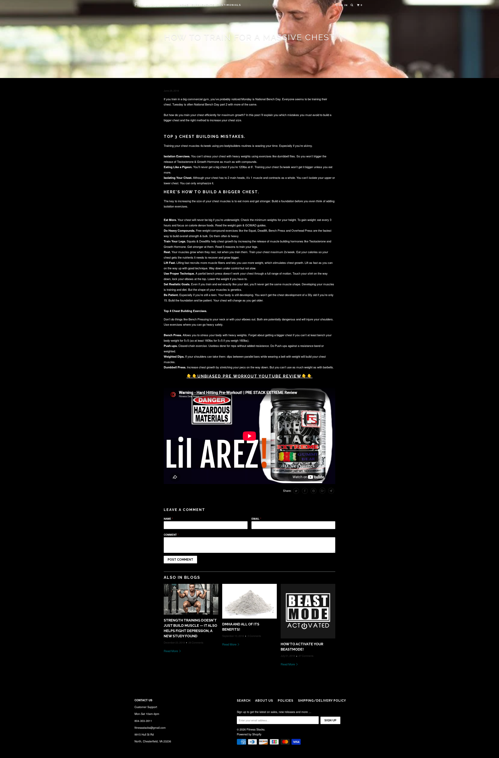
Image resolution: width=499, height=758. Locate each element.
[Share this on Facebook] (304, 491)
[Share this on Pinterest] (313, 491)
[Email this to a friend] (330, 491)
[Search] (352, 5)
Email (256, 518)
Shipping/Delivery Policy (322, 700)
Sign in (341, 5)
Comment (171, 534)
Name (168, 518)
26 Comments (195, 642)
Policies (285, 700)
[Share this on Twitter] (295, 491)
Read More (171, 651)
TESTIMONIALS (229, 5)
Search (243, 700)
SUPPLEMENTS (203, 5)
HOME (184, 5)
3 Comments (254, 636)
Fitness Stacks (151, 5)
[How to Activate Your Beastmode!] (308, 611)
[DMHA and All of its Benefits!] (249, 601)
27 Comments (306, 656)
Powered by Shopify (249, 734)
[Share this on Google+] (322, 491)
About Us (264, 700)
